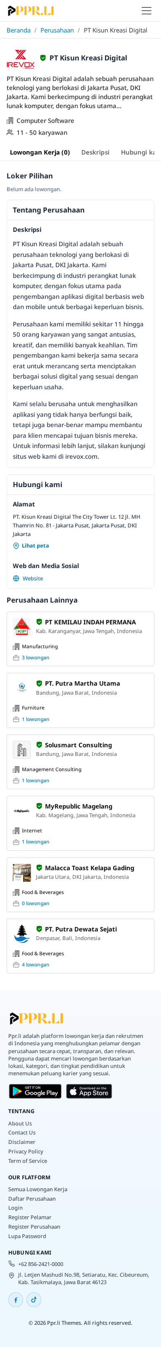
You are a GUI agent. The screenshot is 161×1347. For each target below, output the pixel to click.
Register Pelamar (30, 1217)
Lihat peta (35, 545)
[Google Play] (35, 1091)
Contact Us (22, 1132)
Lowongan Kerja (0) (40, 152)
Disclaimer (22, 1142)
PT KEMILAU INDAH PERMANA (90, 622)
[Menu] (146, 10)
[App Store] (89, 1091)
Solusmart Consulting (78, 745)
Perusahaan (57, 30)
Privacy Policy (25, 1151)
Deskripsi (95, 152)
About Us (20, 1123)
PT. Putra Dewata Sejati (81, 929)
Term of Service (27, 1160)
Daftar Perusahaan (32, 1198)
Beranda (19, 30)
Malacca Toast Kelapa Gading (89, 868)
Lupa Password (27, 1236)
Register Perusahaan (34, 1226)
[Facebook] (15, 1299)
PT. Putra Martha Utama (82, 683)
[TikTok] (33, 1299)
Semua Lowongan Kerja (37, 1189)
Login (15, 1207)
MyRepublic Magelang (78, 806)
